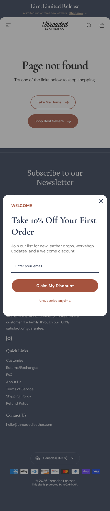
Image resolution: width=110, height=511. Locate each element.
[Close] (101, 201)
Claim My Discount (55, 285)
